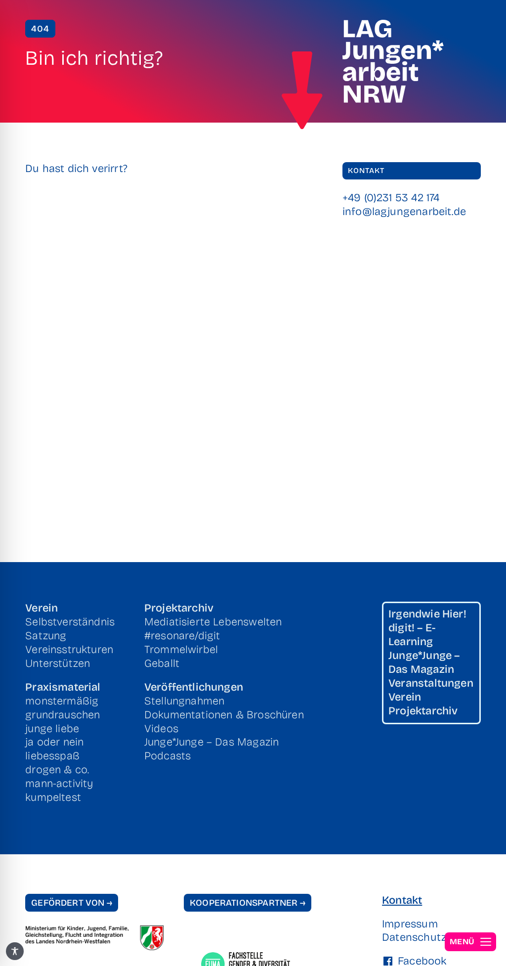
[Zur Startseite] (302, 90)
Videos (161, 728)
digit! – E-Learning (411, 634)
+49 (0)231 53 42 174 (391, 197)
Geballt (161, 663)
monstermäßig (61, 701)
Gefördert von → (71, 902)
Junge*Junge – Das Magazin (211, 742)
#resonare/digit (182, 635)
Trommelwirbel (181, 649)
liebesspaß (52, 755)
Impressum (410, 924)
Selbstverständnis (70, 621)
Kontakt (402, 900)
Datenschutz (411, 937)
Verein (41, 608)
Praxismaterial (62, 687)
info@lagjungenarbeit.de (404, 211)
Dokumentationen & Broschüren (224, 714)
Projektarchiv (178, 608)
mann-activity (59, 783)
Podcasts (167, 755)
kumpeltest (53, 797)
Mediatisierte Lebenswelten (213, 621)
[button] (470, 942)
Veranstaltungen (430, 683)
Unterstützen (57, 663)
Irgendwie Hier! (427, 614)
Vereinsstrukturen (69, 649)
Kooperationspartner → (247, 902)
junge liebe (52, 728)
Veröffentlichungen (193, 687)
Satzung (45, 635)
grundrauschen (62, 714)
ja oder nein (54, 742)
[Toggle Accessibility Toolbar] (15, 951)
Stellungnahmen (184, 701)
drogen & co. (57, 769)
